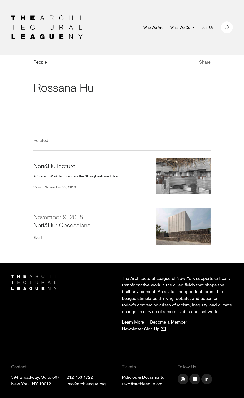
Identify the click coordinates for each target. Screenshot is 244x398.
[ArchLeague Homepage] (47, 26)
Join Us (208, 27)
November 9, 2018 (58, 217)
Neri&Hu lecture (54, 166)
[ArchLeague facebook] (195, 380)
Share (205, 61)
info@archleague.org (86, 383)
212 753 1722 (80, 377)
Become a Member (168, 321)
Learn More (133, 321)
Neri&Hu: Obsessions (62, 225)
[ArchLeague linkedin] (207, 380)
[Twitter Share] (185, 62)
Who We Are (153, 27)
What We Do (180, 27)
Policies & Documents (143, 377)
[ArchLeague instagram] (183, 380)
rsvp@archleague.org (142, 383)
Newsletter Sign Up (141, 328)
